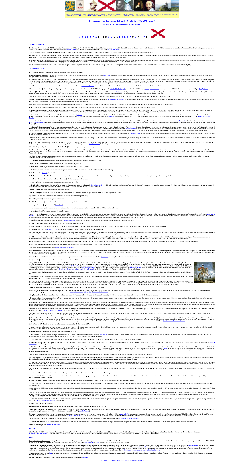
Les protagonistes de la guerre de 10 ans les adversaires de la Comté (155, 14)
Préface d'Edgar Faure (85, 15)
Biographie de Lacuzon (100, 14)
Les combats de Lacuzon (115, 14)
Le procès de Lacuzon (129, 14)
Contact (158, 15)
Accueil (68, 14)
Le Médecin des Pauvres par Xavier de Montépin (115, 15)
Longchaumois (97, 15)
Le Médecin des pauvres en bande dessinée (142, 15)
